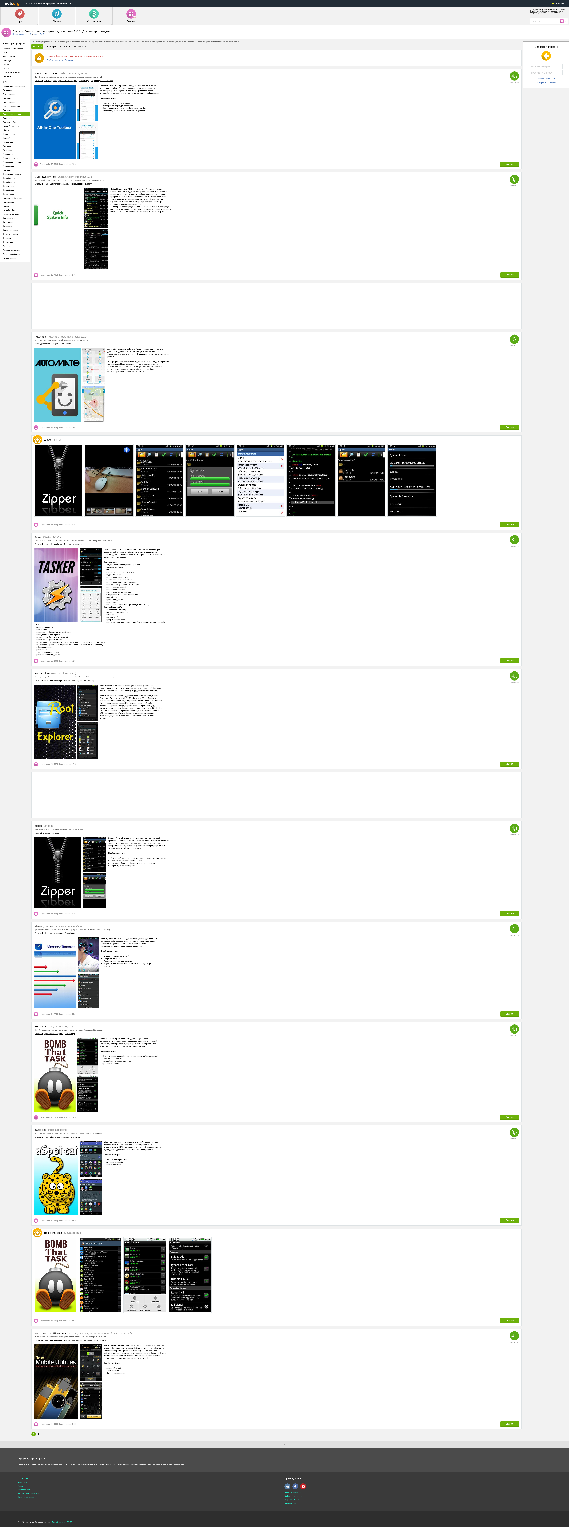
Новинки (37, 46)
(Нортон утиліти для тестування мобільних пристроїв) (100, 1333)
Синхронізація (9, 218)
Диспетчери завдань (12, 114)
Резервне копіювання (12, 214)
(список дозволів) (57, 1129)
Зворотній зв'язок (291, 1500)
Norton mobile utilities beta (50, 1333)
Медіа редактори (10, 158)
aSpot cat (40, 1129)
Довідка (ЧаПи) (290, 1504)
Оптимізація (8, 186)
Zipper (53, 439)
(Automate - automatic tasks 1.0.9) (66, 336)
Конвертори (8, 142)
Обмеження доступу (12, 174)
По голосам (80, 46)
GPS (5, 82)
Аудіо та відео (9, 56)
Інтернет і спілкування (13, 48)
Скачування (8, 222)
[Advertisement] (15, 310)
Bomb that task (43, 1026)
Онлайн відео (9, 182)
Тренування (8, 242)
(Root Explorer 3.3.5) (63, 673)
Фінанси (6, 246)
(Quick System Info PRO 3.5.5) (74, 176)
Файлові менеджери (12, 250)
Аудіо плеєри (9, 94)
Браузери (7, 98)
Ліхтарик (7, 146)
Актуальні (65, 46)
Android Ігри (23, 1479)
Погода (6, 206)
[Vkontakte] (288, 1489)
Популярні (51, 46)
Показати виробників (546, 79)
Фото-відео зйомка (11, 254)
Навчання (7, 170)
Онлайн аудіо (9, 178)
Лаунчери (7, 150)
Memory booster (44, 926)
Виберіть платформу (546, 83)
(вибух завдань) (62, 1026)
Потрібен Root (9, 210)
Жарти (6, 130)
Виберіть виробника (292, 1492)
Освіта (6, 64)
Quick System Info (45, 176)
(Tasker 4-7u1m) (52, 537)
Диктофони (8, 110)
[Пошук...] (563, 21)
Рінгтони (21, 1486)
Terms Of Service (58, 1522)
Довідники (7, 118)
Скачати (510, 164)
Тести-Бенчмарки (10, 234)
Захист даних (9, 134)
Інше (5, 52)
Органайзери (8, 190)
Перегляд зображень (12, 198)
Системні (7, 76)
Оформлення (9, 194)
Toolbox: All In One (46, 73)
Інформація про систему (14, 86)
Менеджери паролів (12, 162)
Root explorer (43, 673)
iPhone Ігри (22, 1482)
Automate (40, 336)
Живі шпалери (24, 1490)
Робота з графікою (11, 72)
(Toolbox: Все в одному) (72, 73)
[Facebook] (296, 1489)
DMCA (69, 1522)
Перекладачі (8, 202)
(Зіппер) (47, 825)
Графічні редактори (11, 106)
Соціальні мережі (10, 230)
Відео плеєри (9, 102)
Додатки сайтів (9, 122)
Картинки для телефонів (28, 1493)
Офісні (6, 68)
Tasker (38, 537)
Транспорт (7, 238)
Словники (7, 226)
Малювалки (8, 154)
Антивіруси (8, 90)
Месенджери (8, 166)
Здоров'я (7, 138)
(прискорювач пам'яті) (68, 926)
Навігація (7, 60)
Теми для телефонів (26, 1497)
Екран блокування (11, 126)
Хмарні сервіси (9, 258)
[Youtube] (304, 1489)
